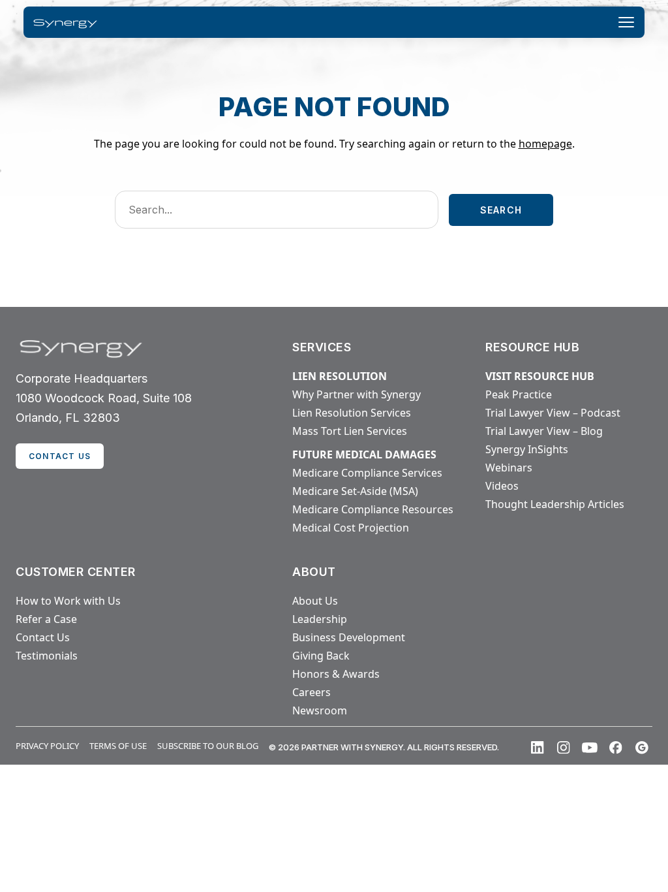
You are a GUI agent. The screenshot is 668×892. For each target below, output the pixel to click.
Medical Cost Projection (350, 527)
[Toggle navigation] (626, 22)
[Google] (641, 747)
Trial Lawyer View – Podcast (552, 413)
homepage (545, 143)
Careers (311, 692)
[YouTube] (589, 747)
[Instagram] (563, 747)
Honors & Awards (336, 674)
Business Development (348, 637)
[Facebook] (615, 747)
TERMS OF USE (118, 746)
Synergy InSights (526, 449)
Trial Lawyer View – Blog (544, 431)
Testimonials (47, 655)
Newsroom (319, 710)
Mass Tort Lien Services (349, 431)
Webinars (508, 467)
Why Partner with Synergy (356, 394)
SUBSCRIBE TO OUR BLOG (207, 746)
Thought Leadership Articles (554, 504)
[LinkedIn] (537, 747)
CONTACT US (60, 456)
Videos (502, 486)
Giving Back (321, 655)
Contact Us (43, 637)
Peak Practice (518, 394)
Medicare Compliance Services (367, 473)
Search (501, 209)
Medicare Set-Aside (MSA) (355, 491)
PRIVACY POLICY (47, 746)
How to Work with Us (68, 601)
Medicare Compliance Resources (372, 509)
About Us (315, 601)
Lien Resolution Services (351, 413)
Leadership (319, 619)
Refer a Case (46, 619)
